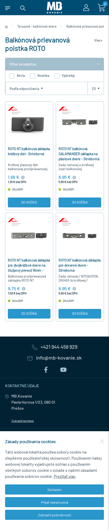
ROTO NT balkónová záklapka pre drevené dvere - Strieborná (80, 265)
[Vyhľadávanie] (22, 7)
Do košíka (29, 202)
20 (94, 88)
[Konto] (86, 7)
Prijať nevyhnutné (54, 502)
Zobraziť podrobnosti (54, 515)
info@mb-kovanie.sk (58, 358)
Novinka (43, 75)
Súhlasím (54, 489)
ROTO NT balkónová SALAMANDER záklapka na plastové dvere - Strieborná (79, 154)
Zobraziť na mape (22, 420)
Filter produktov (22, 64)
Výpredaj (68, 75)
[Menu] (7, 7)
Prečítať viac (65, 476)
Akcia (21, 75)
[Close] (102, 441)
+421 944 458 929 (58, 347)
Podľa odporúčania (25, 88)
